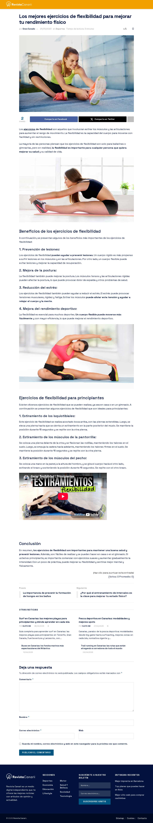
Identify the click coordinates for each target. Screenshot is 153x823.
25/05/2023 (46, 29)
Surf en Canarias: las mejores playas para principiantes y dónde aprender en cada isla (44, 620)
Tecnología (66, 796)
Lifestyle (47, 793)
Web (81, 730)
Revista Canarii (19, 818)
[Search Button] (145, 4)
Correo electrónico (30, 730)
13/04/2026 (28, 652)
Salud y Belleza (64, 786)
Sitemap (120, 818)
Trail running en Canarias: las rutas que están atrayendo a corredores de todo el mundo (103, 647)
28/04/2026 (39, 626)
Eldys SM (27, 626)
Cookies (130, 818)
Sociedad (65, 791)
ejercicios (29, 129)
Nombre (24, 717)
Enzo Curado (29, 29)
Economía (48, 785)
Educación (48, 789)
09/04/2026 (87, 652)
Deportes (60, 29)
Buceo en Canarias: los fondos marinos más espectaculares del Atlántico (42, 647)
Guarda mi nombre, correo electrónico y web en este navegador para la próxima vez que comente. (75, 743)
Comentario (26, 679)
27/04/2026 (98, 626)
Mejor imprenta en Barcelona (129, 781)
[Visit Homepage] (20, 4)
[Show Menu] (140, 4)
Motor (63, 780)
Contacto (142, 818)
